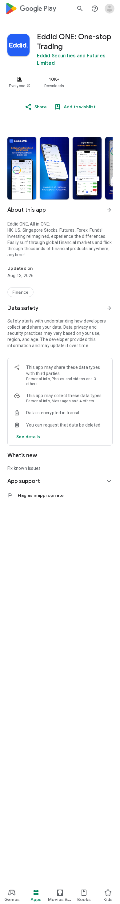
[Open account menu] (109, 8)
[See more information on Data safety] (109, 308)
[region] (60, 82)
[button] (28, 86)
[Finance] (20, 292)
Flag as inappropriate (35, 495)
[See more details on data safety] (28, 436)
